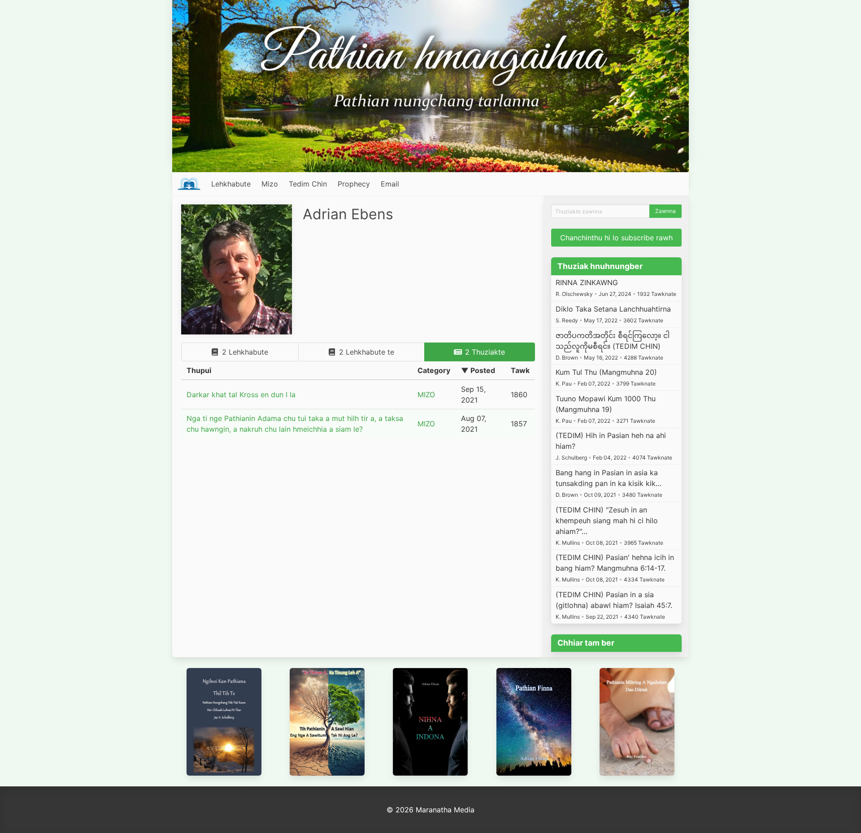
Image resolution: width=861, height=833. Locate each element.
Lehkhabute (231, 183)
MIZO (426, 394)
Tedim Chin (308, 183)
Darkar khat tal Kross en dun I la (241, 394)
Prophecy (354, 183)
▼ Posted (478, 370)
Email (390, 183)
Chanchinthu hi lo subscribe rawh (616, 237)
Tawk (520, 370)
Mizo (269, 183)
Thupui (199, 370)
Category (433, 370)
